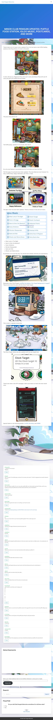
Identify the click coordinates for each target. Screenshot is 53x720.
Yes (6, 706)
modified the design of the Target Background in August (34, 283)
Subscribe (8, 683)
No (5, 707)
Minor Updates (8, 42)
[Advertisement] (26, 17)
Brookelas (31, 423)
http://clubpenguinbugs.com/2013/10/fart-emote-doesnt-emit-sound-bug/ (22, 509)
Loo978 (26, 423)
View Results (26, 711)
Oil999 (38, 423)
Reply (7, 472)
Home (3, 42)
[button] (51, 2)
